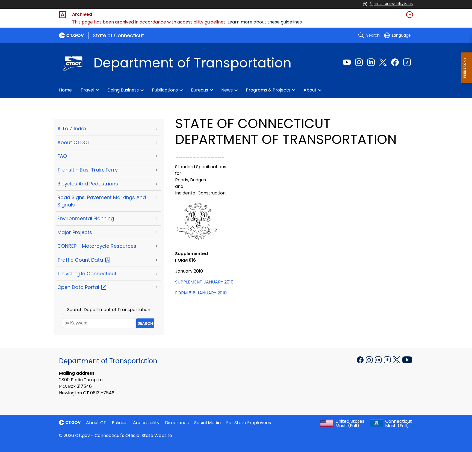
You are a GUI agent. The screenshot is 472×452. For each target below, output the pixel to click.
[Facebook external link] (395, 62)
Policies (120, 422)
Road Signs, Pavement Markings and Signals (101, 201)
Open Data (79, 287)
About (310, 90)
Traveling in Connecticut (87, 273)
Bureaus (199, 90)
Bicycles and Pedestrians (87, 183)
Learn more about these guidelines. (265, 22)
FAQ (62, 156)
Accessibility (146, 422)
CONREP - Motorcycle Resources (96, 246)
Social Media (207, 422)
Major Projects (74, 232)
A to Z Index (72, 128)
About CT (96, 422)
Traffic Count (80, 259)
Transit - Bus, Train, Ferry (87, 169)
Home (65, 90)
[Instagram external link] (359, 62)
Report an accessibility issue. (391, 3)
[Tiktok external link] (407, 62)
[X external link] (397, 359)
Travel (87, 90)
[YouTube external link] (407, 359)
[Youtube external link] (347, 62)
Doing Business (123, 90)
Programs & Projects (268, 90)
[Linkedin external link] (371, 62)
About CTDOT (73, 142)
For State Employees (248, 422)
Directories (177, 422)
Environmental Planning (85, 218)
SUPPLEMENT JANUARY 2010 (204, 282)
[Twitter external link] (383, 62)
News (227, 90)
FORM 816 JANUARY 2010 (201, 293)
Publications (165, 90)
